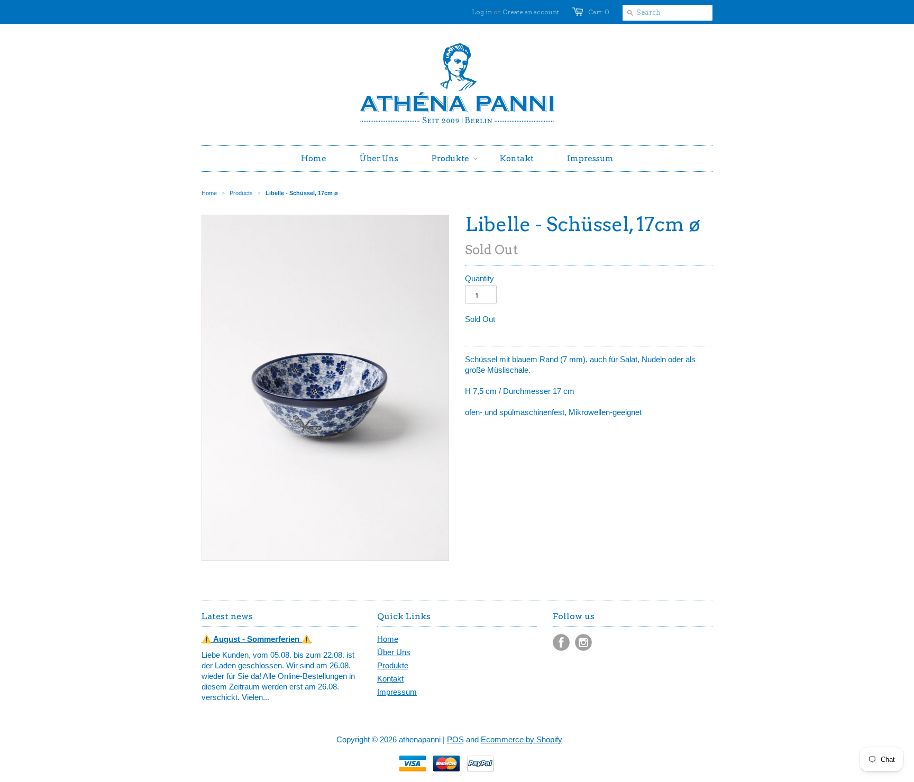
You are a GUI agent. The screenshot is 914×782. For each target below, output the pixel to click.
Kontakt (390, 678)
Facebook (561, 642)
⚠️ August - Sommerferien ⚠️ (257, 638)
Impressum (397, 691)
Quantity (479, 278)
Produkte (392, 665)
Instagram (583, 642)
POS (455, 739)
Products (241, 193)
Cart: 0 (598, 12)
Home (387, 638)
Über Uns (393, 652)
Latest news (227, 616)
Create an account (530, 12)
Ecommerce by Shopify (521, 739)
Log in (482, 12)
